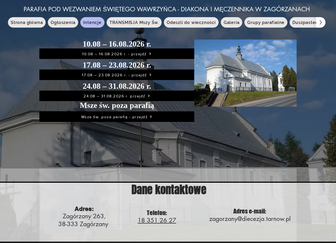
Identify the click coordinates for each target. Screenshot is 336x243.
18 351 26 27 (157, 220)
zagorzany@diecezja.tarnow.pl (250, 219)
